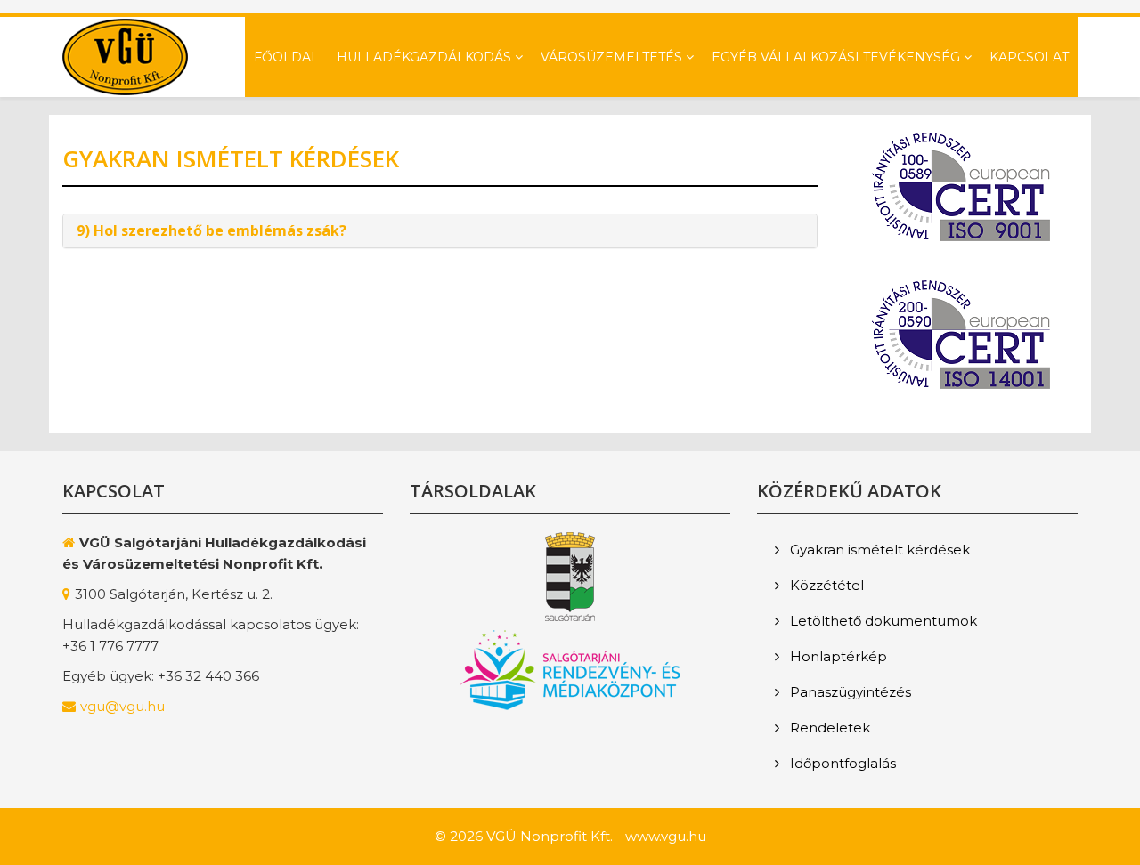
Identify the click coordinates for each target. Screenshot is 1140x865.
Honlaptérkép (836, 656)
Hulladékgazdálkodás (424, 57)
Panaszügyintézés (848, 691)
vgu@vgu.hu (122, 706)
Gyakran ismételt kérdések (878, 549)
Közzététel (825, 585)
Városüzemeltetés (611, 57)
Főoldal (286, 57)
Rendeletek (828, 727)
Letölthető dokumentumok (881, 620)
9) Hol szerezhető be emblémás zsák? (211, 230)
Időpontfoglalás (841, 763)
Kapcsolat (1029, 57)
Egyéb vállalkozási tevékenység (836, 57)
